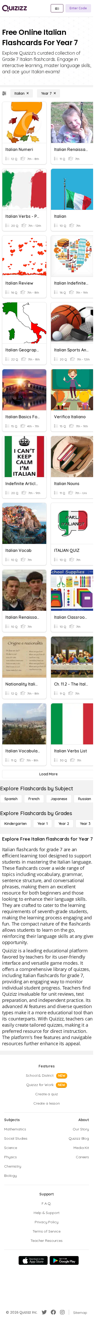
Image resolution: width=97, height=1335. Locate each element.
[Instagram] (62, 1312)
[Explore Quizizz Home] (14, 8)
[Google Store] (64, 1260)
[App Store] (33, 1260)
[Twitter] (44, 1312)
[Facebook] (53, 1312)
